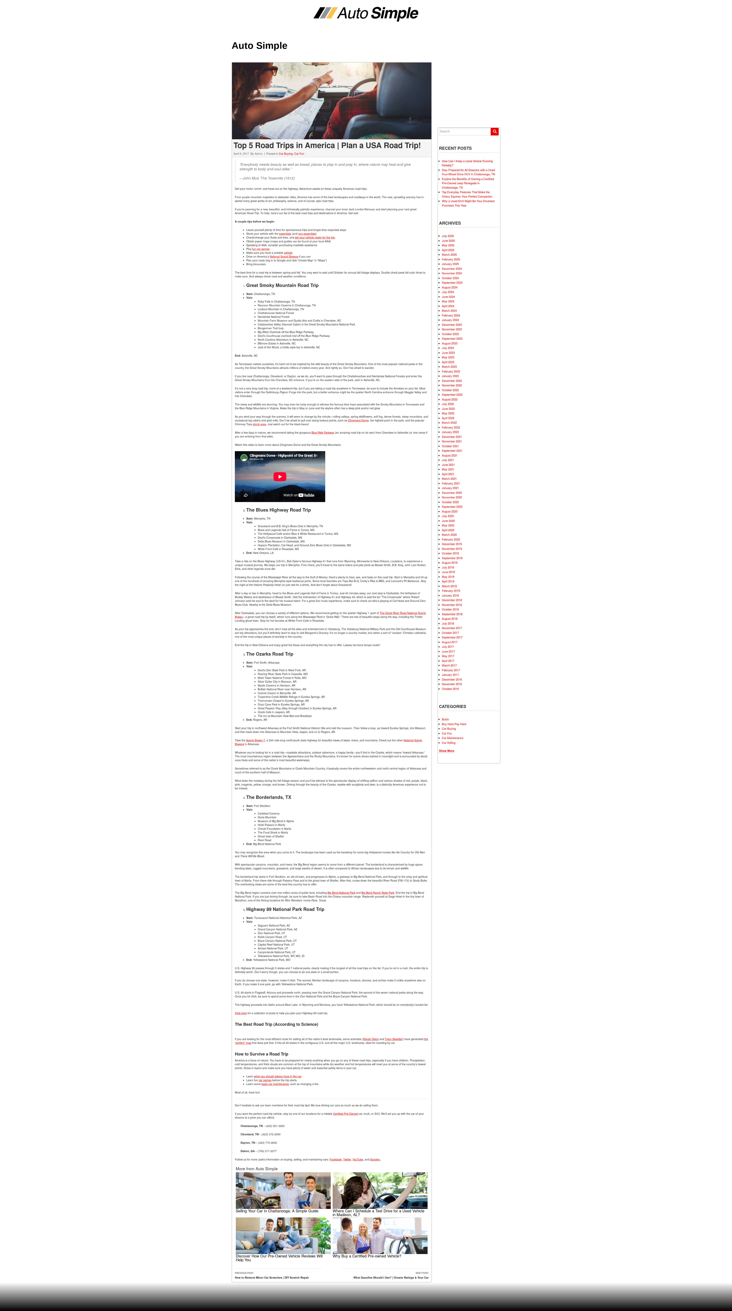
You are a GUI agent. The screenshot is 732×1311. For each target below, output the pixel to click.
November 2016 (452, 684)
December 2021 (452, 437)
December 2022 (452, 381)
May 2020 (448, 525)
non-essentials (307, 233)
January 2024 (450, 320)
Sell (447, 79)
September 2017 (452, 637)
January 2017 (450, 675)
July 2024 (448, 292)
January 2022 (450, 432)
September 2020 (452, 507)
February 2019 (451, 591)
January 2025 (450, 264)
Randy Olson (371, 1039)
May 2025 (448, 245)
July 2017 (448, 647)
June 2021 (448, 465)
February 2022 (451, 427)
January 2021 (450, 488)
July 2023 (448, 348)
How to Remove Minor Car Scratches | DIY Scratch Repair (272, 1275)
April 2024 (448, 306)
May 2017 (448, 656)
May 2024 (448, 301)
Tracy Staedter (394, 1039)
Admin (259, 153)
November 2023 (452, 329)
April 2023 (448, 362)
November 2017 (452, 628)
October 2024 (450, 278)
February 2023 (451, 371)
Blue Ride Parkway (322, 432)
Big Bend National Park (341, 893)
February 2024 (451, 315)
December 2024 (452, 269)
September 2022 (452, 394)
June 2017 (448, 651)
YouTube (357, 1159)
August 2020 (450, 511)
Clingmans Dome (358, 420)
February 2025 (451, 259)
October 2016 (450, 689)
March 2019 (449, 586)
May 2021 (448, 469)
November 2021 (452, 441)
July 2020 (448, 516)
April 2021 (448, 474)
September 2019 (452, 558)
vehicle (288, 253)
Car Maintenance (452, 738)
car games (265, 1080)
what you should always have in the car (277, 1076)
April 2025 (448, 250)
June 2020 (448, 521)
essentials (285, 233)
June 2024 (448, 297)
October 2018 (450, 609)
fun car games (261, 249)
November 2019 (452, 549)
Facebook (336, 1159)
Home (448, 65)
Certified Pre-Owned (345, 1114)
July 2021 (448, 460)
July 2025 (448, 236)
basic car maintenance (275, 1084)
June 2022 (448, 409)
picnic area (259, 424)
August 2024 (450, 287)
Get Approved (453, 93)
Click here (241, 1013)
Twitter (347, 1159)
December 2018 (452, 600)
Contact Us (452, 114)
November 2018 (452, 605)
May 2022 (448, 413)
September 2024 (452, 282)
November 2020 (452, 497)
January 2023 (450, 376)
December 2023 (452, 325)
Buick (445, 719)
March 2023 (449, 366)
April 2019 (448, 581)
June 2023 (448, 353)
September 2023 (452, 338)
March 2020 (449, 535)
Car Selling (448, 743)
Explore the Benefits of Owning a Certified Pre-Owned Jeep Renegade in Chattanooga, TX (468, 183)
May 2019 (448, 577)
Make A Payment (454, 100)
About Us (450, 107)
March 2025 (449, 254)
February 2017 (451, 670)
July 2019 (448, 567)
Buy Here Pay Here (454, 724)
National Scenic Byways (284, 256)
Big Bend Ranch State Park (377, 893)
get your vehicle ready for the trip (315, 237)
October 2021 (450, 446)
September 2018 (452, 614)
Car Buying (286, 153)
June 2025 (448, 241)
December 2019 (452, 544)
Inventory (451, 72)
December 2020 (452, 493)
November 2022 (452, 385)
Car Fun (299, 153)
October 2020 (450, 502)
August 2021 (450, 455)
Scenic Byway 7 (255, 740)
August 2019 (450, 563)
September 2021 (452, 450)
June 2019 (448, 572)
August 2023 (450, 343)
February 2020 (451, 539)
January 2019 (450, 595)
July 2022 (448, 404)
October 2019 (450, 553)
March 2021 (449, 479)
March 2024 (449, 310)
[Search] (495, 131)
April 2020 (448, 530)
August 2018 (450, 619)
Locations (451, 86)
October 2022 (450, 390)
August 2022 (450, 399)
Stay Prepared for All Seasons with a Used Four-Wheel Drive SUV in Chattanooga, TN (468, 172)
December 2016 (452, 679)
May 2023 (448, 357)
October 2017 (450, 633)
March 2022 (449, 422)
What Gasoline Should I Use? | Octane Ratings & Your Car (391, 1275)
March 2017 (449, 665)
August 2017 (450, 642)
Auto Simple (259, 45)
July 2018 (448, 623)
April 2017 (448, 661)
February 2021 (451, 483)
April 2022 (448, 418)
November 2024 (452, 273)
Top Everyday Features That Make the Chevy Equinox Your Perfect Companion (467, 194)
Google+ (375, 1159)
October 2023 (450, 334)
